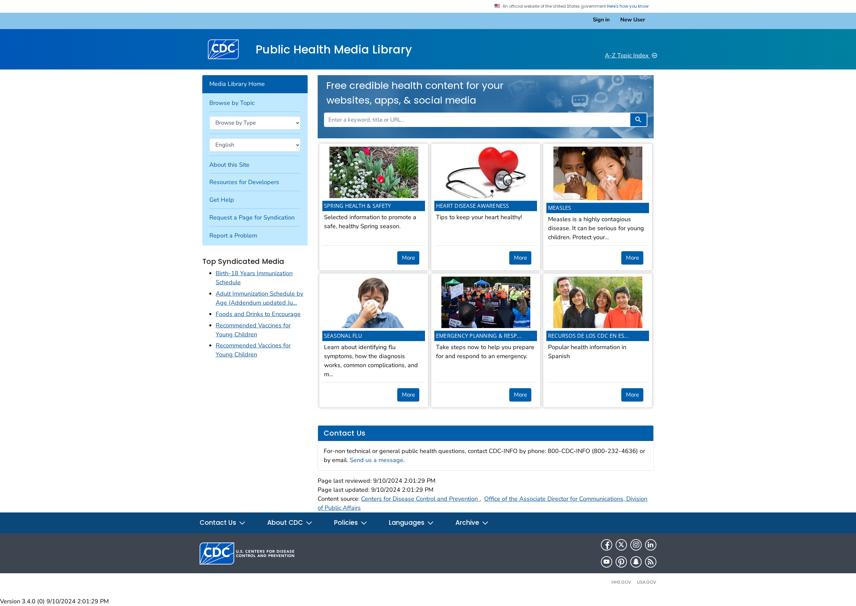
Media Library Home (237, 84)
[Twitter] (621, 545)
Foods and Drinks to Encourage (258, 314)
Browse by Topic (231, 103)
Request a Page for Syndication (252, 217)
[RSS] (650, 562)
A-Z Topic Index (627, 55)
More (408, 258)
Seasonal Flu (343, 335)
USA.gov (646, 582)
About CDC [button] (286, 522)
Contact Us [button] (219, 522)
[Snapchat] (636, 562)
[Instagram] (636, 545)
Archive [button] (468, 522)
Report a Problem (233, 236)
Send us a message (376, 460)
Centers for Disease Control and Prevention (420, 499)
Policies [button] (346, 522)
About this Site (229, 165)
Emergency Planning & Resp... (478, 335)
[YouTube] (606, 562)
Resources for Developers (244, 182)
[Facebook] (606, 545)
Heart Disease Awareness (472, 205)
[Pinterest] (621, 562)
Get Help (221, 200)
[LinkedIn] (650, 545)
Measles (559, 207)
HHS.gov (621, 582)
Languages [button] (407, 522)
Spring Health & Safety (357, 205)
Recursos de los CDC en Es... (588, 335)
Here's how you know (628, 6)
